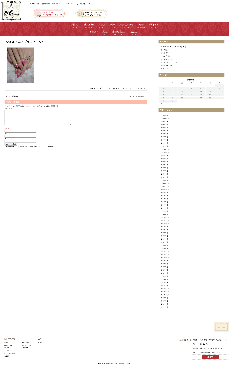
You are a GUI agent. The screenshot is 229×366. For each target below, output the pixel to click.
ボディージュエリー (167, 62)
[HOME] (75, 27)
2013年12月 (165, 217)
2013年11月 (165, 220)
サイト (7, 139)
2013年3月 (164, 242)
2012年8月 (164, 264)
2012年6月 (164, 270)
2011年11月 (165, 292)
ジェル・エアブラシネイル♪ (24, 41)
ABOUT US (8, 345)
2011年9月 (164, 298)
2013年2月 (164, 245)
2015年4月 (164, 171)
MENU (6, 348)
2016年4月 (164, 137)
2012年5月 (164, 273)
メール (8, 134)
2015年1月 (164, 180)
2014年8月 (164, 196)
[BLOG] (104, 34)
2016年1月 (164, 146)
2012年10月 (165, 257)
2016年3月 (164, 140)
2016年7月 (164, 127)
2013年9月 (164, 227)
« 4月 (160, 104)
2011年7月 (164, 304)
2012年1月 (164, 285)
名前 (7, 128)
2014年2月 (164, 211)
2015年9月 (164, 155)
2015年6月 (164, 165)
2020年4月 (164, 115)
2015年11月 (165, 149)
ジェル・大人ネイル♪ (12, 96)
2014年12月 (165, 183)
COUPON (25, 342)
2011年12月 (165, 288)
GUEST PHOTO (27, 345)
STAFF (6, 350)
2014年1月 (164, 214)
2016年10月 (165, 118)
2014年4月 (164, 205)
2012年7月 (164, 267)
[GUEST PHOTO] (118, 34)
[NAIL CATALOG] (126, 27)
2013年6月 (164, 236)
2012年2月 (164, 282)
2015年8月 (164, 158)
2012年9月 (164, 261)
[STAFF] (112, 27)
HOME (6, 342)
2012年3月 (164, 279)
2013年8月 (164, 230)
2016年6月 (164, 131)
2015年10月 (165, 152)
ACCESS (25, 348)
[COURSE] (94, 34)
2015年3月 (164, 174)
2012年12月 (165, 251)
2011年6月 (164, 307)
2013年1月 (164, 248)
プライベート (165, 59)
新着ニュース (165, 68)
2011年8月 (164, 301)
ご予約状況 (164, 50)
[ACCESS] (134, 34)
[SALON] (141, 27)
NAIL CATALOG (9, 353)
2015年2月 (164, 177)
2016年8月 (164, 124)
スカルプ (164, 56)
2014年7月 (164, 199)
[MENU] (101, 27)
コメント (8, 109)
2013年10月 (165, 223)
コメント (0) (143, 88)
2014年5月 (164, 202)
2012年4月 (164, 276)
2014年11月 (165, 186)
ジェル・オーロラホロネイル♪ (136, 96)
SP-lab (129, 363)
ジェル (135, 88)
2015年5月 (164, 168)
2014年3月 (164, 208)
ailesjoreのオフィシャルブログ (123, 88)
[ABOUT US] (88, 27)
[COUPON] (153, 27)
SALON (6, 356)
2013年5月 (164, 239)
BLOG (40, 342)
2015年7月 (164, 162)
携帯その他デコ (166, 65)
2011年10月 (165, 295)
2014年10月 (165, 189)
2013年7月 (164, 233)
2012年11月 (165, 254)
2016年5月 (164, 134)
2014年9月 (164, 192)
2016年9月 (164, 121)
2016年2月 (164, 143)
